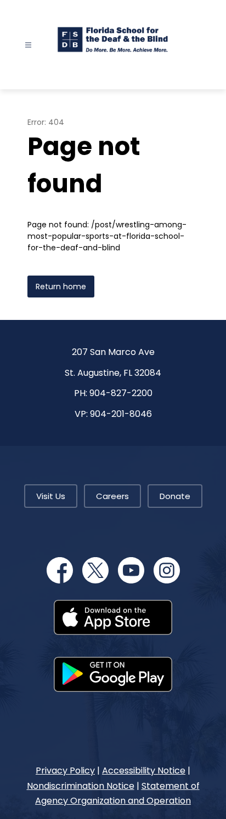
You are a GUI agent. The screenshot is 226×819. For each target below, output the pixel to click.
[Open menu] (28, 45)
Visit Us (50, 496)
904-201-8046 (121, 414)
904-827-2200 (120, 393)
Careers (112, 496)
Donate (175, 496)
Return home (61, 286)
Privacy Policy (65, 770)
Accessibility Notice (143, 770)
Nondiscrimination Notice (80, 786)
